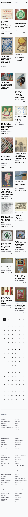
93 (12, 376)
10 (15, 323)
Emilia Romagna (4, 163)
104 (8, 384)
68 (8, 361)
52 (15, 349)
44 (8, 346)
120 (23, 391)
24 (23, 330)
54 (23, 349)
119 (19, 391)
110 (8, 388)
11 (19, 323)
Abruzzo (16, 124)
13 (4, 326)
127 (4, 399)
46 (16, 346)
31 (4, 338)
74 (8, 365)
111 (12, 388)
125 (19, 395)
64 (16, 357)
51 (12, 349)
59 (19, 353)
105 (12, 384)
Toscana (16, 188)
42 (23, 342)
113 (19, 388)
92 (8, 376)
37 (4, 342)
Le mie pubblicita (6, 2)
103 (4, 384)
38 (8, 342)
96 (23, 376)
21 (12, 330)
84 (23, 369)
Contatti (25, 512)
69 (12, 361)
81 (12, 369)
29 (19, 334)
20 (8, 330)
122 (8, 395)
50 (8, 349)
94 (16, 376)
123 (12, 395)
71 (19, 361)
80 (8, 369)
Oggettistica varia (18, 28)
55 (4, 353)
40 (16, 342)
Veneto (2, 31)
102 (23, 380)
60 (23, 353)
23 (19, 330)
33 (12, 338)
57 (12, 353)
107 (20, 384)
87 (12, 372)
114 (23, 388)
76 (16, 365)
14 (8, 326)
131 (19, 399)
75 (12, 365)
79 (4, 369)
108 (23, 384)
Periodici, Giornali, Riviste (6, 64)
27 (12, 334)
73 (4, 365)
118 (16, 391)
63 (12, 357)
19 (4, 330)
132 (23, 399)
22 (15, 330)
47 (19, 346)
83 (19, 369)
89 (19, 372)
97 (4, 380)
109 (4, 388)
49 (4, 349)
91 (4, 376)
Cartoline (3, 196)
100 (16, 380)
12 (23, 323)
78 (23, 365)
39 (12, 342)
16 (15, 326)
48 (23, 346)
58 (16, 353)
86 (8, 372)
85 (4, 372)
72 (23, 361)
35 (19, 338)
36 (23, 338)
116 (8, 391)
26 (8, 334)
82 (16, 369)
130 (16, 399)
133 (12, 403)
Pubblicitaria (7, 31)
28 (16, 334)
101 (19, 380)
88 (16, 372)
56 (8, 353)
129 (12, 399)
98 (8, 380)
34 (16, 338)
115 (4, 391)
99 (12, 380)
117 (12, 391)
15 (12, 326)
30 (23, 334)
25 (4, 334)
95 (19, 376)
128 (8, 399)
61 (4, 357)
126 (23, 395)
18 (23, 326)
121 (4, 395)
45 (12, 346)
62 (8, 357)
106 (16, 384)
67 (4, 361)
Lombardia (17, 62)
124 (16, 395)
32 (8, 338)
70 (16, 361)
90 (23, 372)
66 (23, 357)
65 (19, 357)
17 (19, 326)
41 (19, 342)
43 (4, 346)
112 (16, 388)
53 (19, 349)
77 (19, 365)
